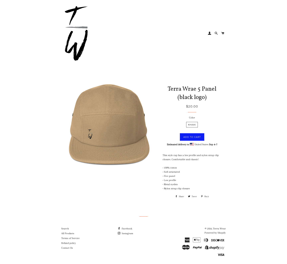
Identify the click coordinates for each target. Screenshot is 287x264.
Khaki (192, 124)
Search (65, 228)
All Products (67, 233)
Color (192, 117)
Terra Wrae (219, 228)
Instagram (127, 233)
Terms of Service (70, 238)
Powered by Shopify (215, 232)
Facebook (126, 228)
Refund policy (68, 243)
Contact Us (67, 247)
